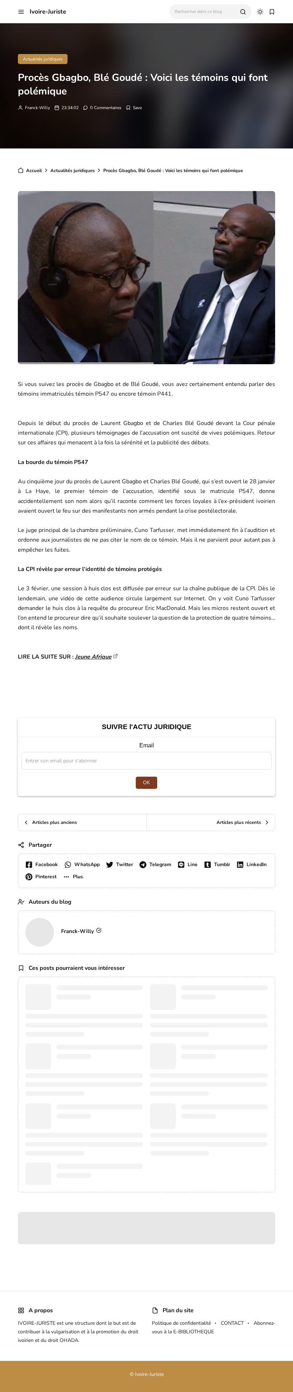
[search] (243, 12)
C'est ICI (218, 178)
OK (146, 817)
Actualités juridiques (43, 59)
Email (146, 780)
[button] (21, 12)
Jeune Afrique (93, 691)
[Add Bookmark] (134, 107)
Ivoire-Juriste (48, 12)
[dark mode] (260, 12)
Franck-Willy (37, 107)
